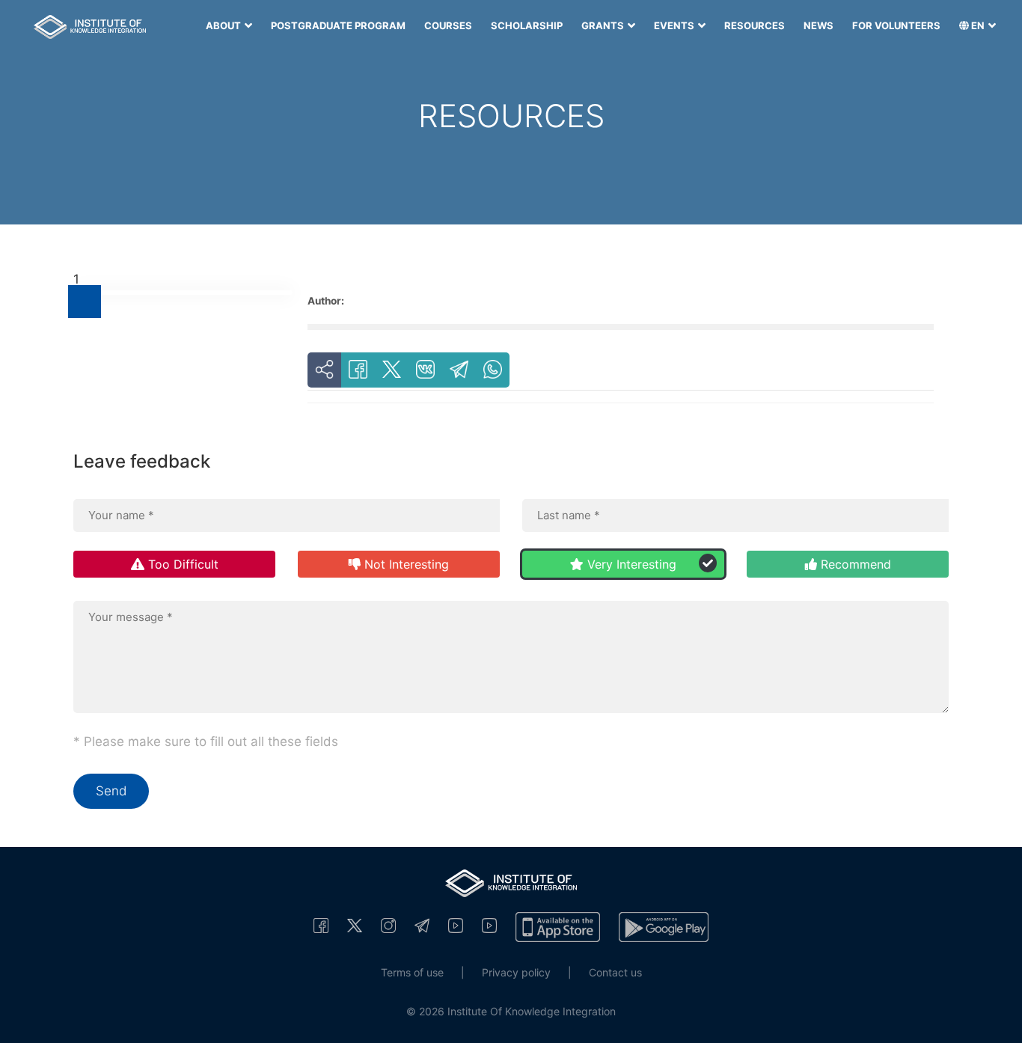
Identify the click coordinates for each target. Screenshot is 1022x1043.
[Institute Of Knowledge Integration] (321, 925)
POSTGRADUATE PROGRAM (338, 25)
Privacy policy (516, 972)
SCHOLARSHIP (527, 25)
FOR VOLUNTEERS (896, 25)
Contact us (615, 972)
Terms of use (412, 972)
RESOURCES (754, 25)
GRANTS (603, 25)
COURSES (448, 25)
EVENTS (675, 25)
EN (978, 25)
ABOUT (224, 25)
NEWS (818, 25)
